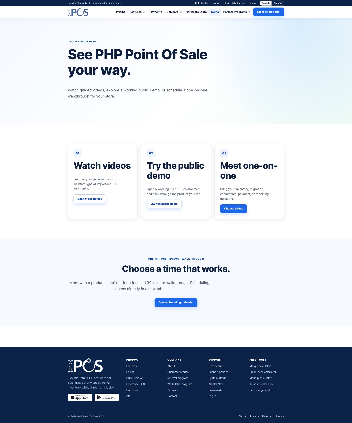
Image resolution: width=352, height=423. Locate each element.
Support (216, 3)
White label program (179, 384)
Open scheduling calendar (176, 302)
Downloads (215, 390)
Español (278, 3)
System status (217, 377)
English (266, 3)
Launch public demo (164, 203)
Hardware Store (196, 12)
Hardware (132, 390)
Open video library (89, 198)
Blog (226, 3)
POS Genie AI (134, 377)
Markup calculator (261, 377)
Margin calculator (260, 366)
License (279, 416)
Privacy (254, 416)
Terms (243, 416)
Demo (215, 12)
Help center (215, 366)
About (171, 366)
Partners (172, 390)
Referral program (177, 377)
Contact (172, 395)
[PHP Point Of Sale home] (78, 12)
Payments (155, 12)
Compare (172, 12)
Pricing (120, 12)
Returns (267, 416)
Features (136, 12)
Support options (218, 371)
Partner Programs (235, 12)
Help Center (201, 3)
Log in (252, 3)
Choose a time (233, 208)
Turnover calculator (261, 384)
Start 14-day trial (268, 11)
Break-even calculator (263, 371)
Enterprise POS (135, 384)
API (128, 395)
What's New (238, 3)
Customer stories (178, 371)
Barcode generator (261, 390)
